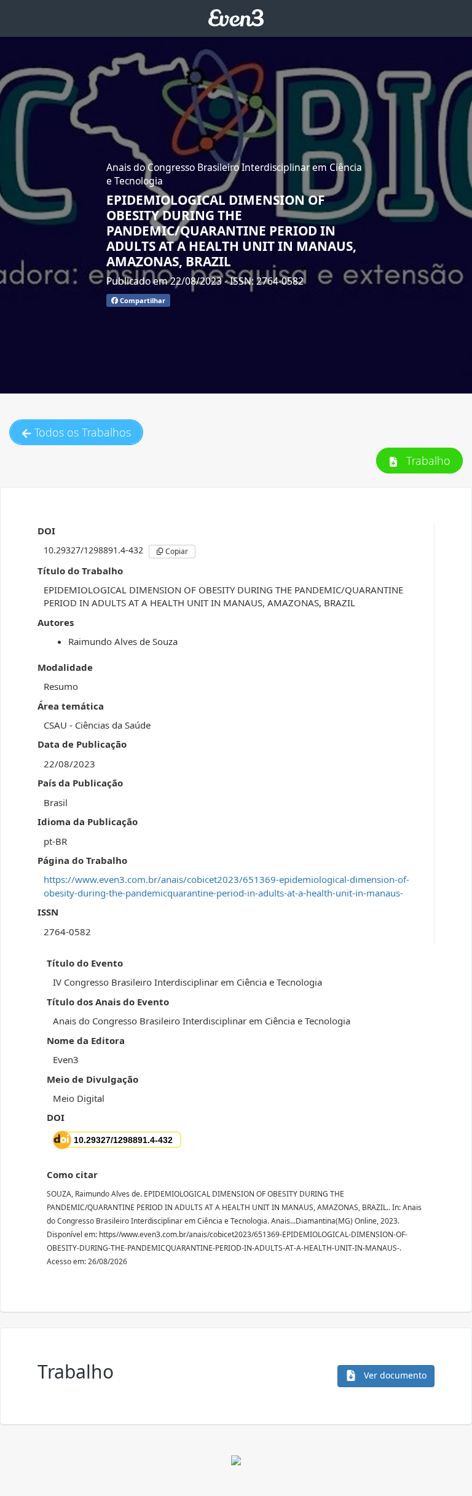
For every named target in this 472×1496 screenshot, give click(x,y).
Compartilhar (141, 300)
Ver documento (394, 1375)
